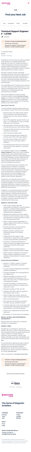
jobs (4, 23)
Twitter (18, 415)
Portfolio (4, 415)
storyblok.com (12, 351)
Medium (18, 418)
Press (3, 424)
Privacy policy (12, 387)
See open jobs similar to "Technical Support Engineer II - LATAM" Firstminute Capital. (15, 46)
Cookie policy (19, 387)
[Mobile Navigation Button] (28, 3)
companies (11, 23)
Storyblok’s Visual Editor (21, 354)
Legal (3, 425)
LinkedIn (18, 416)
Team (3, 416)
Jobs (3, 418)
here (2, 340)
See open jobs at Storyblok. (11, 43)
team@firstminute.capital (9, 434)
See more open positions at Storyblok (15, 373)
